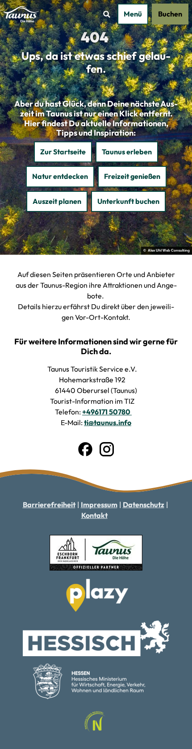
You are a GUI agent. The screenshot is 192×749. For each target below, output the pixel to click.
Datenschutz (143, 504)
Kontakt (94, 515)
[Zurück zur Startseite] (22, 14)
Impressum (99, 504)
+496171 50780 (107, 411)
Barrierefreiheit (49, 504)
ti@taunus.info (107, 422)
